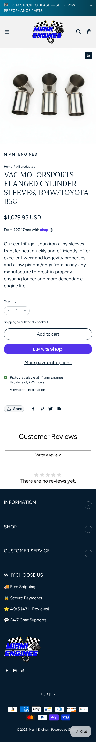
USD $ (46, 694)
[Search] (78, 32)
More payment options (48, 362)
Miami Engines (39, 729)
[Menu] (7, 32)
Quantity (10, 301)
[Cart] (89, 32)
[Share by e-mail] (59, 409)
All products (24, 166)
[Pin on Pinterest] (42, 409)
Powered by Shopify (65, 729)
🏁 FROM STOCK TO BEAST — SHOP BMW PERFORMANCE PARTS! (39, 8)
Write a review (48, 455)
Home (8, 166)
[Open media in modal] (88, 55)
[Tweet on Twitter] (51, 409)
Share (17, 409)
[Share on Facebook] (33, 409)
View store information (27, 390)
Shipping (10, 322)
